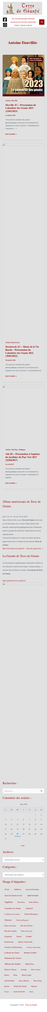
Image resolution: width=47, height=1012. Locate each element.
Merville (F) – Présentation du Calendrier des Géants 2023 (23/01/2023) (20, 108)
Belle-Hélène (33, 902)
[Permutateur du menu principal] (42, 22)
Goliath (28, 936)
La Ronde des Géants (11, 952)
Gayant (19, 936)
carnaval (29, 908)
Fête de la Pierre (26, 925)
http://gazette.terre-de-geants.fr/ (14, 580)
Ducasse (8, 919)
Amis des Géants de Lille (13, 895)
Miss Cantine (35, 969)
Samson (34, 986)
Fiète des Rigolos (22, 920)
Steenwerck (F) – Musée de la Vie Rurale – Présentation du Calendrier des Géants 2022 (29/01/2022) (22, 351)
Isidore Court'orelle (25, 942)
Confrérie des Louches (12, 914)
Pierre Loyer (26, 975)
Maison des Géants (13, 963)
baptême (9, 901)
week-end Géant (19, 991)
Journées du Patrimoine (13, 947)
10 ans (6, 889)
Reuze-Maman (24, 980)
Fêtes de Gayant (26, 931)
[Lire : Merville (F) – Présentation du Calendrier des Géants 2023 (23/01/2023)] (23, 75)
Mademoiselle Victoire (12, 958)
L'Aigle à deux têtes (33, 947)
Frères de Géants (10, 925)
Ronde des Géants (20, 986)
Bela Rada (21, 902)
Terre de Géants (31, 1005)
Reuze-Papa (38, 980)
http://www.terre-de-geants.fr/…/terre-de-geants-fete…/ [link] (23, 548)
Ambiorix (17, 889)
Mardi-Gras (29, 964)
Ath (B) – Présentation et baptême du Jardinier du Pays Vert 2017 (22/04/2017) (22, 457)
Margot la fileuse (10, 969)
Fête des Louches (10, 931)
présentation (9, 980)
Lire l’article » (11, 134)
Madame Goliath (30, 952)
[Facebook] (5, 19)
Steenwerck (15, 342)
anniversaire (33, 895)
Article (7, 100)
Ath (12, 449)
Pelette (6, 975)
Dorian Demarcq (31, 914)
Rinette (7, 986)
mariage (24, 969)
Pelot (15, 975)
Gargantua (8, 936)
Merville (14, 100)
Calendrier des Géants (12, 908)
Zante (31, 991)
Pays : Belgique (20, 449)
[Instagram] (5, 25)
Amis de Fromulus (32, 889)
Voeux (6, 991)
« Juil (22, 845)
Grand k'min (8, 942)
